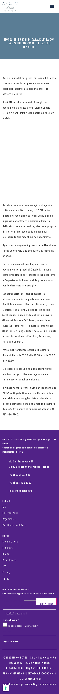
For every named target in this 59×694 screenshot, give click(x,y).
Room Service (9, 560)
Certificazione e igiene (14, 525)
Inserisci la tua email (14, 606)
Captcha (7, 632)
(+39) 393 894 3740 (20, 482)
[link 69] (23, 640)
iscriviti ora (46, 603)
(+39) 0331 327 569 (19, 474)
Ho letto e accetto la (22, 625)
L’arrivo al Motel (10, 512)
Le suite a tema (10, 541)
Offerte (5, 553)
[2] (6, 688)
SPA (4, 566)
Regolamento (9, 518)
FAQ (4, 506)
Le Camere (7, 547)
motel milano (11, 684)
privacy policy (32, 625)
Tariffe (5, 578)
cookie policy (48, 684)
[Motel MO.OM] (10, 7)
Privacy (6, 572)
